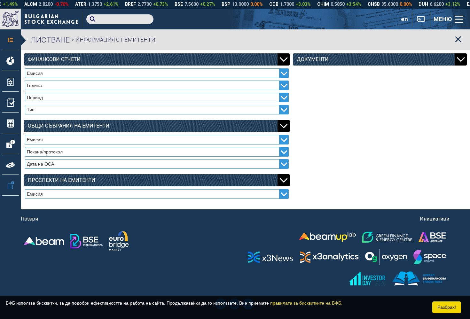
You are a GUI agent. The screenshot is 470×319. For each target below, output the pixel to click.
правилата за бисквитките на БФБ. (306, 303)
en (404, 19)
